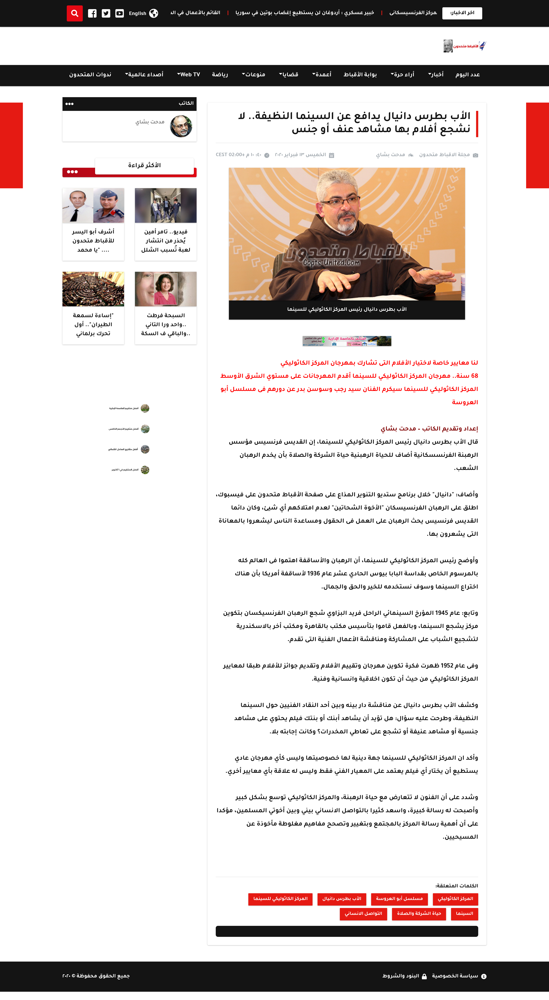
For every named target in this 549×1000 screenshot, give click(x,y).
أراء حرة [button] (404, 76)
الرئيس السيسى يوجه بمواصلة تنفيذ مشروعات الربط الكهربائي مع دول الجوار (201, 13)
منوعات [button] (255, 76)
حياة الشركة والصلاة (419, 914)
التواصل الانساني (363, 914)
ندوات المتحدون (90, 76)
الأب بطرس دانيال (341, 899)
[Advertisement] (114, 44)
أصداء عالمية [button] (145, 76)
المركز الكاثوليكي (455, 899)
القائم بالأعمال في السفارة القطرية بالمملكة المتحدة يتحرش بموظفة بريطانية (402, 13)
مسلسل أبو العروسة (399, 899)
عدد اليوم (468, 76)
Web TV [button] (190, 76)
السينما (464, 914)
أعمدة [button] (323, 76)
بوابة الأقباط (360, 76)
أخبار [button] (437, 76)
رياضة (220, 76)
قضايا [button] (290, 76)
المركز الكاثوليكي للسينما (280, 899)
